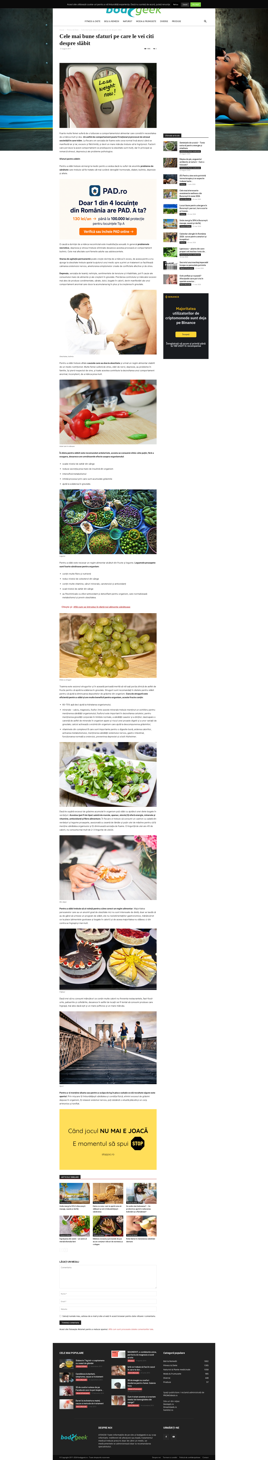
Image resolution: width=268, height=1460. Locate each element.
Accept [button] (195, 4)
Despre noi (156, 1457)
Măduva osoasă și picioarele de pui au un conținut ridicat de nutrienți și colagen (108, 1241)
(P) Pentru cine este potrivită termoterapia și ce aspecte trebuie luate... (193, 178)
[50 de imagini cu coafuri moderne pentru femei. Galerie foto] (118, 1384)
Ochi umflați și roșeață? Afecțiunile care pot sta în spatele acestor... (191, 279)
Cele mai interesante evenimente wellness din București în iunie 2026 (191, 193)
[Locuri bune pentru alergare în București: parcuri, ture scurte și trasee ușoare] (170, 209)
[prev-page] (61, 1250)
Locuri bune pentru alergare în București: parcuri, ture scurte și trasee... (193, 208)
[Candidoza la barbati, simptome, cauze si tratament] (66, 1377)
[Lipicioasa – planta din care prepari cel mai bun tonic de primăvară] (170, 252)
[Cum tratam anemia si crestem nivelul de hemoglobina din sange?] (118, 1400)
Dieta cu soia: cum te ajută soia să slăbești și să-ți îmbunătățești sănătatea (107, 1209)
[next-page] (65, 1250)
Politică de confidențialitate (189, 1457)
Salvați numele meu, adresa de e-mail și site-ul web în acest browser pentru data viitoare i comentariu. (109, 1316)
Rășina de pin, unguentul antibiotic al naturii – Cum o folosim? (192, 162)
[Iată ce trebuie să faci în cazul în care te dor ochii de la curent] (118, 1370)
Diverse (164, 21)
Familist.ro (168, 1410)
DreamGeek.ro (170, 1407)
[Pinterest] (75, 55)
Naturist (127, 21)
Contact (206, 1457)
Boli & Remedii (111, 21)
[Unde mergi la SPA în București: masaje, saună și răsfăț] (74, 1193)
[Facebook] (62, 55)
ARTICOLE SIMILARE (70, 1177)
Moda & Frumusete (146, 21)
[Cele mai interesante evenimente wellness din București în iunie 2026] (170, 194)
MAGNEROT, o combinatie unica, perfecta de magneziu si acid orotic (142, 1355)
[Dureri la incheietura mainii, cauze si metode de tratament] (66, 1404)
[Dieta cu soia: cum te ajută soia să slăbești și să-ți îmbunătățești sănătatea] (108, 1193)
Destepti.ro (168, 1404)
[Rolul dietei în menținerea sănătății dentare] (141, 1226)
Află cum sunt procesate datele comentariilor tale (130, 1329)
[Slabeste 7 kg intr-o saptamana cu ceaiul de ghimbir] (66, 1364)
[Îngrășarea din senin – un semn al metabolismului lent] (74, 1226)
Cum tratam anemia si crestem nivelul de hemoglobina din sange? (142, 1399)
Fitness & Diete (92, 21)
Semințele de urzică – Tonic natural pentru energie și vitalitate (192, 145)
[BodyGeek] (134, 9)
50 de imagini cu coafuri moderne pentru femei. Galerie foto (142, 1383)
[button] (205, 21)
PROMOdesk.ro (170, 1395)
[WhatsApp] (81, 55)
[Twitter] (68, 55)
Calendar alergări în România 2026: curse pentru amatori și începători (193, 237)
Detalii (185, 5)
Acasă (61, 30)
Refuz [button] (175, 4)
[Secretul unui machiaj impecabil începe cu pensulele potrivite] (170, 266)
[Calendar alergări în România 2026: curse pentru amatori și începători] (170, 237)
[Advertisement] (184, 74)
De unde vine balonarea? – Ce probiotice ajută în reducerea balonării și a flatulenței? (138, 1209)
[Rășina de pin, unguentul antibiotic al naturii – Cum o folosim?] (170, 163)
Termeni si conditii (170, 1457)
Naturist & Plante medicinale (190, 151)
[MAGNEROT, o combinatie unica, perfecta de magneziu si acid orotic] (118, 1354)
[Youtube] (173, 1437)
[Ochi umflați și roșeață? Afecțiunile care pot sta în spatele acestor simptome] (170, 279)
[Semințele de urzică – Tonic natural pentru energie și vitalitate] (170, 146)
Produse (176, 21)
